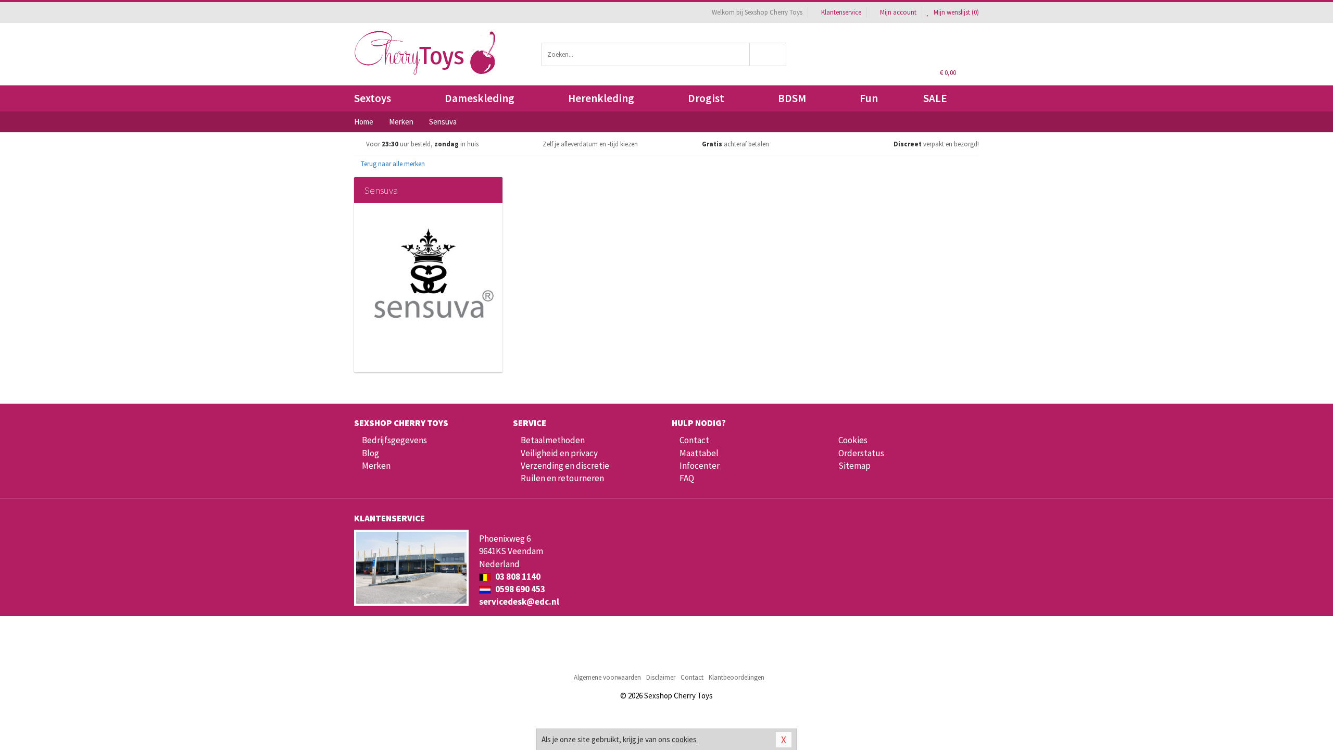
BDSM (792, 98)
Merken (376, 465)
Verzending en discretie (565, 465)
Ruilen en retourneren (562, 478)
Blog (370, 453)
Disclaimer (660, 677)
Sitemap (854, 465)
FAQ (687, 478)
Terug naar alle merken (392, 163)
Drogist (706, 98)
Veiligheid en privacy (559, 453)
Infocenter (700, 465)
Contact (694, 440)
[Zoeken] (768, 54)
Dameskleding (479, 98)
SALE (935, 98)
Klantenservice (841, 12)
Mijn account (898, 12)
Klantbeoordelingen (736, 677)
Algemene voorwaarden (607, 677)
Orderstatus (861, 453)
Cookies (852, 440)
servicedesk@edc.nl (519, 601)
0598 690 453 (519, 589)
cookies (684, 739)
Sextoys (372, 98)
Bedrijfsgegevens (394, 440)
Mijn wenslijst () (955, 12)
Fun (869, 98)
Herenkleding (601, 98)
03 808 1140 (517, 576)
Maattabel (699, 453)
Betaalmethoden (553, 440)
